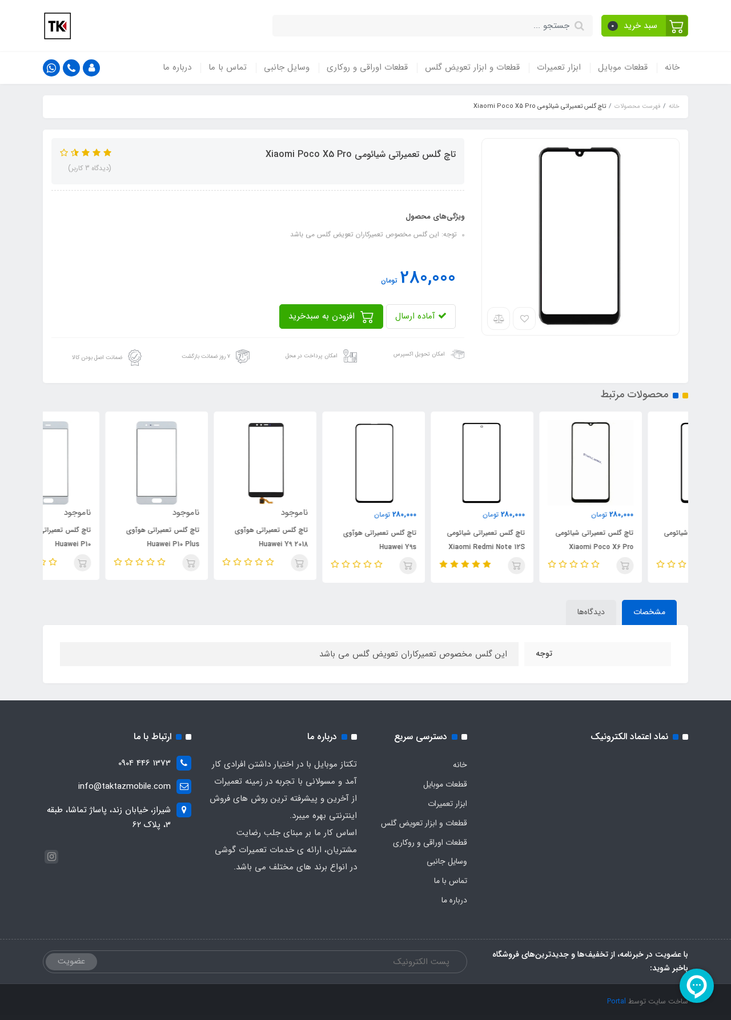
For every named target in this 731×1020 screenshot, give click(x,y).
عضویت (71, 961)
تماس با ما (227, 67)
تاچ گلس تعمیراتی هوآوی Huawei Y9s (426, 540)
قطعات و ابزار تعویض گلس (472, 67)
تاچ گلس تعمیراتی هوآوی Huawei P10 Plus (209, 537)
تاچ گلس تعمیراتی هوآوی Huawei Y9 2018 (317, 537)
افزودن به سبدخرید (323, 316)
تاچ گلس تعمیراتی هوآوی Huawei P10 (100, 537)
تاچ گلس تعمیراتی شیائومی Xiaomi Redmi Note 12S (532, 540)
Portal (616, 1001)
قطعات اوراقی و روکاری (367, 67)
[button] (645, 26)
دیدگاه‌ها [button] (591, 612)
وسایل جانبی (287, 67)
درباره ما (177, 67)
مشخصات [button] (649, 612)
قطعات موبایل (623, 67)
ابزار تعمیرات (559, 67)
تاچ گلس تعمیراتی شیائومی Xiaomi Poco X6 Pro (640, 540)
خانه (672, 67)
